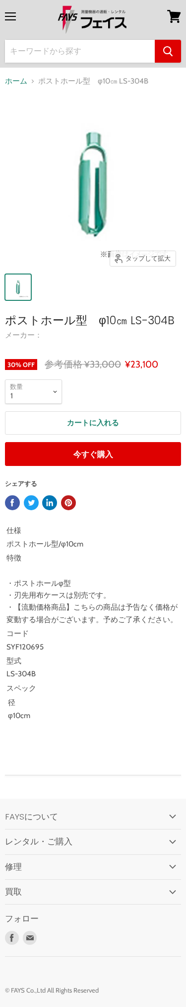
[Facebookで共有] (12, 502)
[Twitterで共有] (31, 502)
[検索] (168, 51)
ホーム (16, 81)
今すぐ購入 (93, 454)
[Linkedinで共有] (49, 502)
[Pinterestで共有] (68, 502)
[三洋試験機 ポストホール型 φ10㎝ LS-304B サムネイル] (18, 287)
